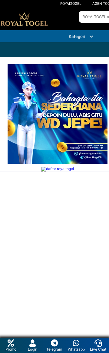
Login (32, 349)
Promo (10, 349)
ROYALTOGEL (70, 4)
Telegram (54, 349)
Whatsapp (76, 349)
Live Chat (98, 349)
